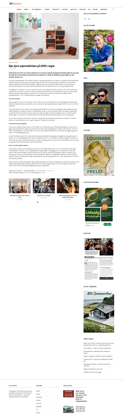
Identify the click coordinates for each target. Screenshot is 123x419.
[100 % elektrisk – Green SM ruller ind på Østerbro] (68, 409)
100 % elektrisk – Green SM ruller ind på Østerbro (97, 348)
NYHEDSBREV (103, 9)
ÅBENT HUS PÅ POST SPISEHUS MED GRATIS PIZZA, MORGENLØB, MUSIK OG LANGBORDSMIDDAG (81, 396)
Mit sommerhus (36, 9)
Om (89, 9)
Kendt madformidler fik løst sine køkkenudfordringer (68, 196)
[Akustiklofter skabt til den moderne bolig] (20, 185)
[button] (11, 190)
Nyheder (47, 9)
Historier (65, 9)
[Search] (113, 9)
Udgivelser (82, 9)
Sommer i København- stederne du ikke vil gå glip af (98, 356)
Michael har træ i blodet (44, 195)
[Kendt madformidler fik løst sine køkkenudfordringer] (68, 185)
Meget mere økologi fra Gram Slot (93, 369)
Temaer (26, 9)
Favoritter (73, 9)
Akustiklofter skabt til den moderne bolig (20, 196)
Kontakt (95, 9)
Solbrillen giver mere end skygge (92, 372)
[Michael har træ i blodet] (44, 185)
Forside (19, 9)
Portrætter (55, 9)
